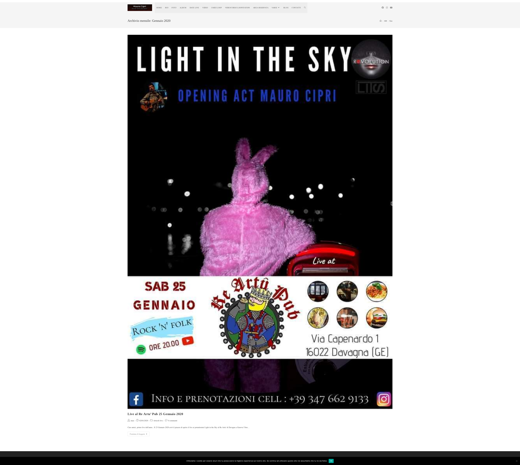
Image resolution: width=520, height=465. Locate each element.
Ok (331, 461)
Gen (390, 21)
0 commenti (172, 420)
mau (132, 420)
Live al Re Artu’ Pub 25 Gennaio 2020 (155, 414)
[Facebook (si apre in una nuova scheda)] (383, 7)
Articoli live (158, 420)
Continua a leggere (140, 434)
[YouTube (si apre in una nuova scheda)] (391, 7)
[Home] (380, 21)
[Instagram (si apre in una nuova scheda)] (387, 7)
